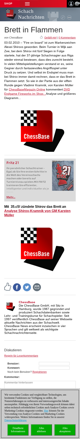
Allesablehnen (41, 430)
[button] (27, 3)
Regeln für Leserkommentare (21, 355)
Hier (46, 410)
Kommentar (11, 377)
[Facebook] (17, 286)
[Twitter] (27, 286)
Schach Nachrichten (31, 14)
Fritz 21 (12, 163)
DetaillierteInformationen (18, 430)
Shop (8, 3)
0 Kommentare (67, 37)
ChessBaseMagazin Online (27, 89)
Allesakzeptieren (65, 430)
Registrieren (39, 371)
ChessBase (27, 302)
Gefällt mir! (50, 37)
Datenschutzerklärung (15, 420)
